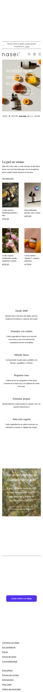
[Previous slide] (3, 45)
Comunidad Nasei (9, 661)
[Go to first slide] (39, 45)
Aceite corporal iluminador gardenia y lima (10, 213)
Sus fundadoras (8, 647)
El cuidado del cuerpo (18, 105)
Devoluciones (8, 680)
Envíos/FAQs (7, 670)
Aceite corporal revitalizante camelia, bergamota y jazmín (9, 258)
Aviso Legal (6, 684)
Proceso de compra (10, 675)
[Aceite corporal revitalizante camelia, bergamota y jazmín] (10, 240)
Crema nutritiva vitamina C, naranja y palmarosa (32, 258)
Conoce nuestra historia (21, 509)
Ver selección (8, 178)
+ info (27, 46)
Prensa (5, 652)
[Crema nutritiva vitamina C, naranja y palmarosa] (32, 240)
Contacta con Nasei (10, 642)
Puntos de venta (9, 656)
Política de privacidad (11, 689)
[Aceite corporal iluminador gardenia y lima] (10, 195)
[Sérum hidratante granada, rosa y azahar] (32, 195)
